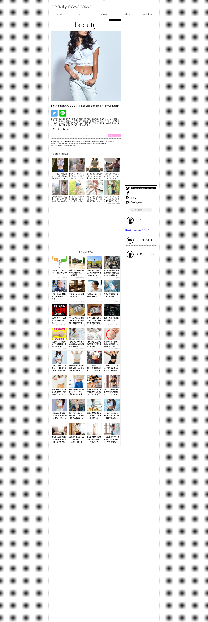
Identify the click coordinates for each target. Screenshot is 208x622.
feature (104, 14)
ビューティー (66, 143)
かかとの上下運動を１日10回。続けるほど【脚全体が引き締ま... (76, 199)
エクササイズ (87, 141)
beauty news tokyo (70, 145)
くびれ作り (102, 141)
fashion (82, 14)
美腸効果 (97, 143)
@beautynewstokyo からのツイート (138, 230)
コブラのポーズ (111, 141)
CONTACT (144, 240)
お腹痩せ (95, 141)
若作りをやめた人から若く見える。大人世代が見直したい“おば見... (76, 176)
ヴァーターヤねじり (76, 141)
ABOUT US (145, 254)
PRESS (141, 220)
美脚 (92, 143)
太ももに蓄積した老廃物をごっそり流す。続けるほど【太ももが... (94, 199)
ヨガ (72, 143)
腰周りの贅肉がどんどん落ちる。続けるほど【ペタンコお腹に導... (94, 176)
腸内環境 (103, 143)
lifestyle (126, 14)
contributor (148, 14)
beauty (60, 14)
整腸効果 (88, 143)
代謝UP (76, 143)
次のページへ (114, 135)
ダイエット (58, 143)
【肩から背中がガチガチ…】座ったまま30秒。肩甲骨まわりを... (111, 176)
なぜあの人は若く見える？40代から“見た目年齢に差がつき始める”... (59, 199)
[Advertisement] (86, 226)
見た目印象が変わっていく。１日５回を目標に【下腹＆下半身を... (111, 199)
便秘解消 (82, 143)
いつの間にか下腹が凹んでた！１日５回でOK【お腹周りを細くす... (59, 176)
